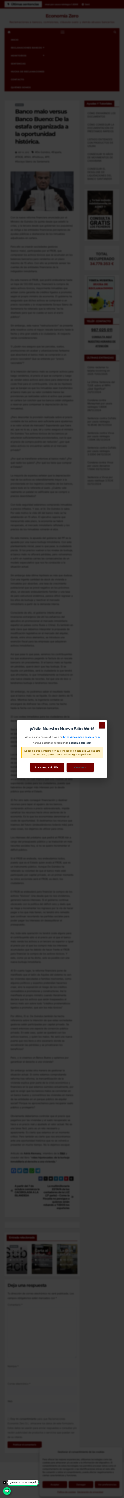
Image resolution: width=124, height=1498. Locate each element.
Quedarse (80, 767)
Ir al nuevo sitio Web (47, 767)
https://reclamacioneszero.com (81, 737)
